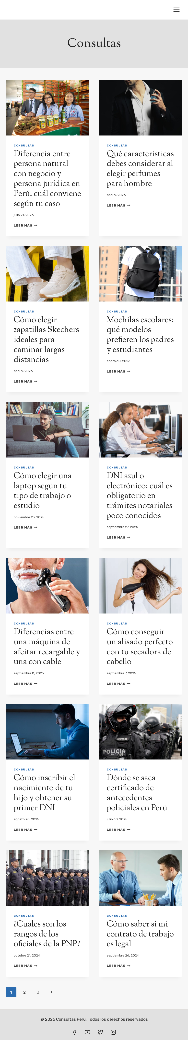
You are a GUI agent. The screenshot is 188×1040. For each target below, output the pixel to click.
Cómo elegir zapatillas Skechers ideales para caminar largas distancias (46, 340)
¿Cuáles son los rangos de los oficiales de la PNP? (47, 934)
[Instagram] (113, 1032)
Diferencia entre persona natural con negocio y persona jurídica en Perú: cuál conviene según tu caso (47, 179)
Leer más (25, 225)
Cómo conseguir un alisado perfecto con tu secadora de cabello (140, 647)
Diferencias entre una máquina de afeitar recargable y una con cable (47, 647)
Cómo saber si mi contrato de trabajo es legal (140, 934)
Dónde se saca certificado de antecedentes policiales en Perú (137, 793)
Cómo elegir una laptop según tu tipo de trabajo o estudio (43, 491)
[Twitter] (100, 1032)
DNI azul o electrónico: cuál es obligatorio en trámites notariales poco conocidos (140, 496)
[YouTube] (87, 1032)
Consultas (24, 145)
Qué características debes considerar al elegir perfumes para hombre (140, 169)
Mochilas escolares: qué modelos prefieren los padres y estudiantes (140, 335)
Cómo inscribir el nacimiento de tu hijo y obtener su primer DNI (44, 793)
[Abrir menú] (176, 10)
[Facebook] (74, 1032)
